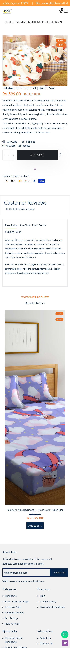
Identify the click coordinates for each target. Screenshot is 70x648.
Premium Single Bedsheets (14, 639)
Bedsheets (11, 595)
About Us (45, 637)
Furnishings (11, 618)
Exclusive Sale (13, 606)
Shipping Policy (13, 232)
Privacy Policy (48, 601)
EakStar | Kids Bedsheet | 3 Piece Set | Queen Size (35, 509)
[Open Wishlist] (65, 643)
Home (8, 21)
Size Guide (11, 141)
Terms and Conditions (52, 606)
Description (11, 225)
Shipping (30, 141)
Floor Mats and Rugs (16, 601)
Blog (42, 595)
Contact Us (46, 643)
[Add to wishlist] (35, 169)
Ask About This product (18, 145)
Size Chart (24, 225)
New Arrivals (12, 623)
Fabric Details (39, 225)
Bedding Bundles (14, 612)
